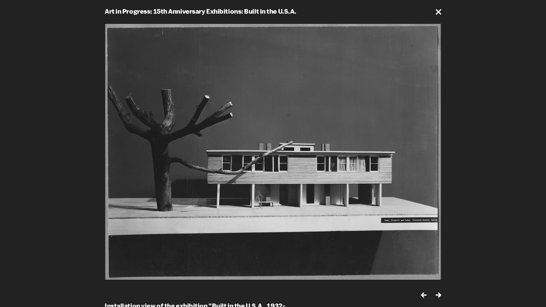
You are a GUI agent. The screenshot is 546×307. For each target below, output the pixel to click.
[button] (438, 12)
